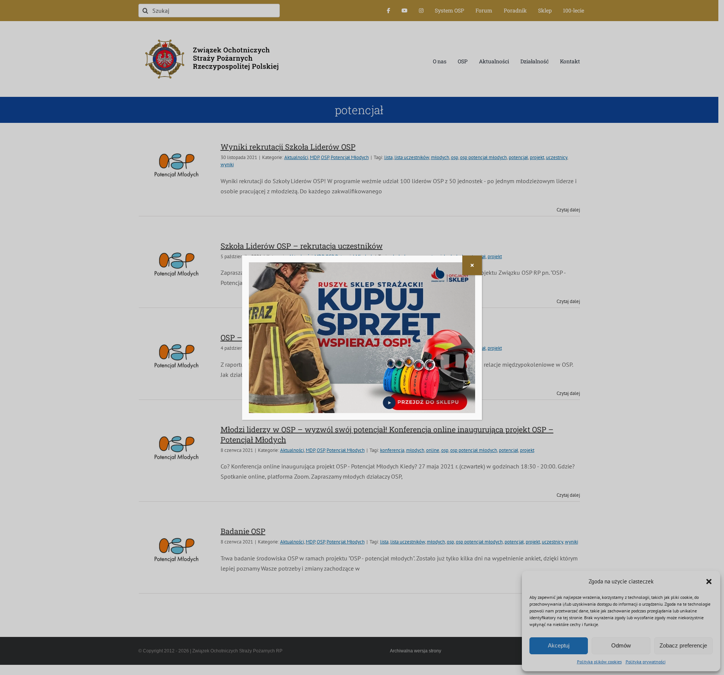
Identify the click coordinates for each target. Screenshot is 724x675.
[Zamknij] (472, 265)
